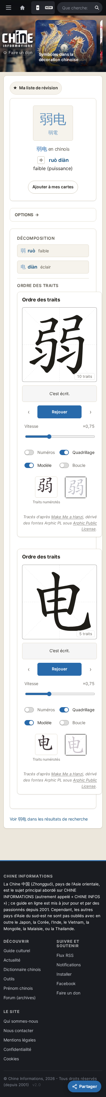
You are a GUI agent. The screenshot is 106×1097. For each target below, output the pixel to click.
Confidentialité (17, 1049)
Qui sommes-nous (21, 1021)
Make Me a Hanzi (67, 516)
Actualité (12, 959)
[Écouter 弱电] (41, 160)
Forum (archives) (20, 997)
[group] (59, 389)
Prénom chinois (18, 988)
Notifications (69, 964)
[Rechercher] (97, 7)
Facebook (66, 983)
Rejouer (59, 411)
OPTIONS (27, 214)
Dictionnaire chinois (22, 969)
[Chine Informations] (17, 38)
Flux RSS (65, 955)
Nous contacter (18, 1030)
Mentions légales (20, 1039)
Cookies (11, 1058)
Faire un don (20, 52)
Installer (64, 974)
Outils (9, 978)
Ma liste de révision (35, 89)
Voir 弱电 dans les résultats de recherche (49, 818)
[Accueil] (22, 7)
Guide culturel (17, 950)
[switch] (39, 452)
